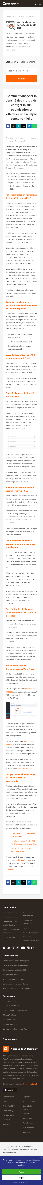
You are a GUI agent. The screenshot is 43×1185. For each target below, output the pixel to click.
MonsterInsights (9, 1110)
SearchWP (27, 1113)
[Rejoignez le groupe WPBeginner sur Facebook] (8, 947)
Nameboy (6, 1129)
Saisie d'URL (12, 62)
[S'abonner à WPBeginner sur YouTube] (23, 947)
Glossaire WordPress (11, 1005)
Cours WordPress (9, 1001)
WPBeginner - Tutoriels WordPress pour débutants (11, 3)
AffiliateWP (27, 1132)
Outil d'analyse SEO (24, 768)
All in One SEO (9, 1106)
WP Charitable (28, 1127)
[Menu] (39, 3)
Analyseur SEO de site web (13, 979)
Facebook (9, 869)
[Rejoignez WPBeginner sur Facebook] (4, 947)
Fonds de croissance (31, 940)
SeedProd (7, 1124)
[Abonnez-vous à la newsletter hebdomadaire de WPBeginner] (32, 947)
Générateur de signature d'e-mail (16, 984)
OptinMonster (8, 1096)
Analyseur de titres (10, 974)
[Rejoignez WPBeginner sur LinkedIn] (28, 947)
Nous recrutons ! (30, 1084)
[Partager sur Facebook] (8, 126)
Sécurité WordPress (10, 1024)
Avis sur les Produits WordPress (15, 1010)
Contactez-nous (9, 937)
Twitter (28, 866)
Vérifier (21, 78)
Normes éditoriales (10, 917)
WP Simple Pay (29, 1101)
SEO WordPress (9, 1019)
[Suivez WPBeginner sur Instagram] (18, 947)
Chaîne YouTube (21, 860)
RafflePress (27, 1118)
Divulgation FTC (29, 928)
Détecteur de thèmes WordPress (16, 965)
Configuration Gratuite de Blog (15, 1029)
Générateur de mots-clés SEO (14, 970)
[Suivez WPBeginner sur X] (13, 947)
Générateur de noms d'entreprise (16, 960)
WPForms (6, 1101)
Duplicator (27, 1096)
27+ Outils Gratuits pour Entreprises (17, 988)
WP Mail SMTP (8, 1115)
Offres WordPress (9, 1015)
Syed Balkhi (7, 1065)
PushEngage (28, 1123)
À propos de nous (10, 912)
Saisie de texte (28, 62)
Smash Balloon (9, 1119)
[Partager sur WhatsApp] (34, 126)
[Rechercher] (34, 3)
